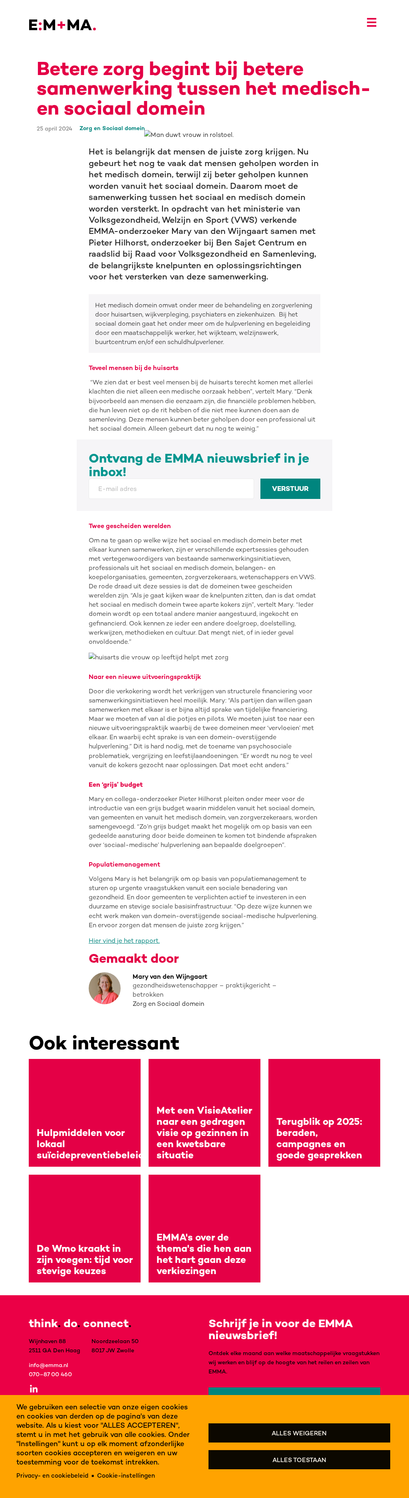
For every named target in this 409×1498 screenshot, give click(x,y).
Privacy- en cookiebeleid (52, 1475)
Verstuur (290, 488)
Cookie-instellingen (126, 1475)
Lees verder (85, 1113)
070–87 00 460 (50, 1374)
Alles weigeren (299, 1433)
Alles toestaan (299, 1460)
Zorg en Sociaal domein (112, 128)
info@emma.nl (48, 1364)
